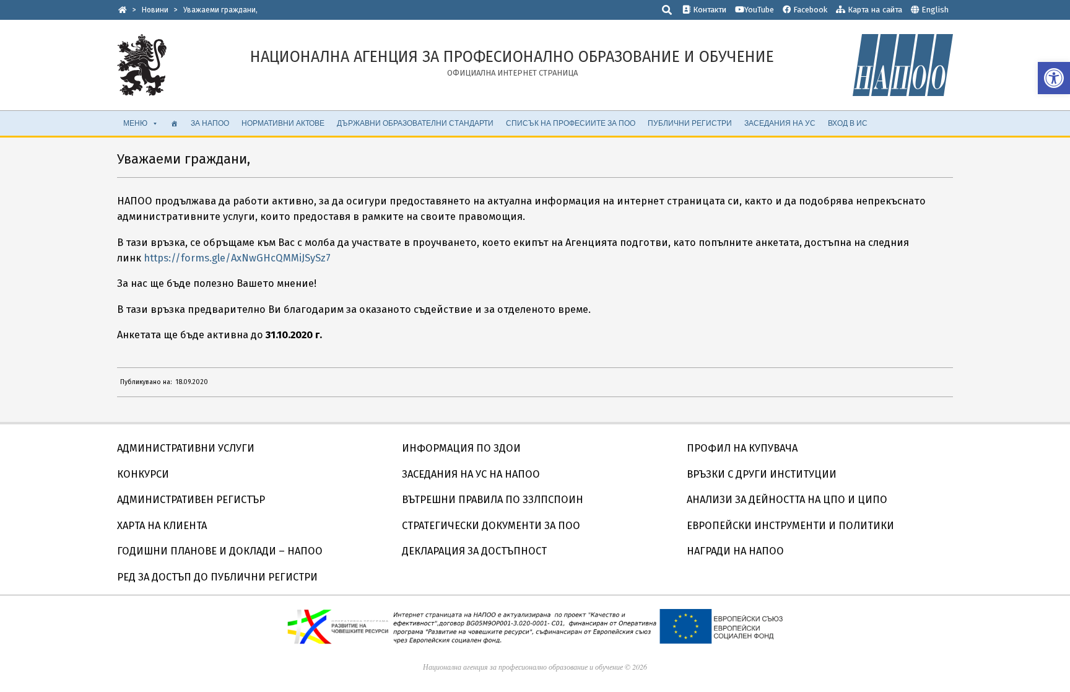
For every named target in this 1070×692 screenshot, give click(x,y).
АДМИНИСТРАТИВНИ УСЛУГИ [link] (185, 448)
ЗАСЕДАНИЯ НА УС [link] (780, 123)
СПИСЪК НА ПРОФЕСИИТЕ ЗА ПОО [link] (570, 123)
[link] (1054, 78)
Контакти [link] (708, 9)
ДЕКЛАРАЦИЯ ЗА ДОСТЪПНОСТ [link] (474, 551)
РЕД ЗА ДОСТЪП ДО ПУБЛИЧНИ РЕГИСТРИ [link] (217, 577)
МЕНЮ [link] (135, 123)
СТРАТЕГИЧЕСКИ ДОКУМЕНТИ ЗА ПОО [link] (491, 526)
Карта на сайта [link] (873, 9)
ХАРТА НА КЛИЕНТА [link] (162, 526)
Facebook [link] (809, 9)
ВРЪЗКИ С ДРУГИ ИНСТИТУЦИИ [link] (762, 474)
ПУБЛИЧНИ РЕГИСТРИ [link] (690, 123)
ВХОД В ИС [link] (848, 123)
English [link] (935, 9)
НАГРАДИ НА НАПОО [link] (735, 551)
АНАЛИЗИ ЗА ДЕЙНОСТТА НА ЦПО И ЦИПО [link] (787, 500)
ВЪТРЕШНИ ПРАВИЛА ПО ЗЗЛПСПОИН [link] (492, 500)
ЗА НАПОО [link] (210, 123)
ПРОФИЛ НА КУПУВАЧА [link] (742, 448)
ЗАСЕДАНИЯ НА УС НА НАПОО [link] (471, 474)
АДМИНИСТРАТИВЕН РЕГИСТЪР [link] (191, 500)
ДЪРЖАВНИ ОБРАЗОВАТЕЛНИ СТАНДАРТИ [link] (415, 123)
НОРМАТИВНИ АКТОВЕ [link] (282, 123)
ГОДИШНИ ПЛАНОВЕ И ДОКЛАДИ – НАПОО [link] (220, 551)
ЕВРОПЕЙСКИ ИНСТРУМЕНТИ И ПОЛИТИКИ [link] (790, 526)
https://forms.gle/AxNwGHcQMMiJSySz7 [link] (237, 258)
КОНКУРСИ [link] (143, 474)
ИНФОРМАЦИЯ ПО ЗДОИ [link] (461, 448)
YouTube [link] (759, 9)
